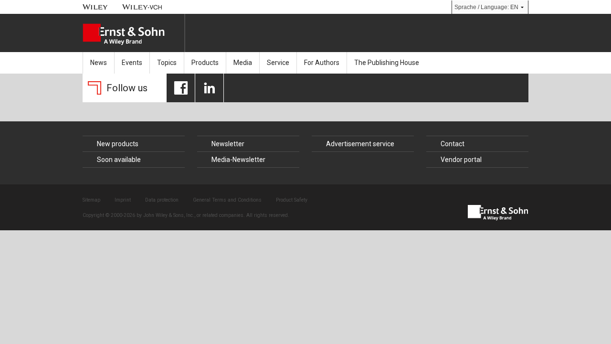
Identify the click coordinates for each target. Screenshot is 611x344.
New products (117, 144)
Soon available (119, 159)
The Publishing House (386, 62)
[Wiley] (95, 7)
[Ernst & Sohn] (133, 34)
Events (132, 62)
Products (205, 62)
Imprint (123, 200)
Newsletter (227, 144)
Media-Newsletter (238, 159)
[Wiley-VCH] (142, 7)
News (98, 62)
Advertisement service (360, 144)
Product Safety (291, 200)
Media (242, 62)
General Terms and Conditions (227, 200)
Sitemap (91, 200)
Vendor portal (461, 159)
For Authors (321, 62)
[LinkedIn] (209, 88)
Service (278, 62)
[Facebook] (181, 88)
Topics (167, 62)
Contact (452, 144)
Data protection (162, 200)
